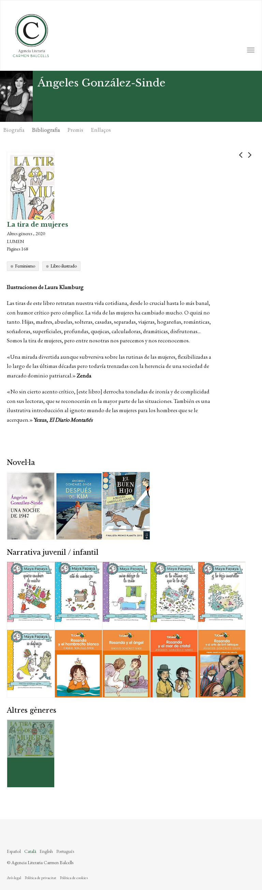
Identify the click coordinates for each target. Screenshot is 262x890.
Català (30, 851)
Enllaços (101, 129)
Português (65, 851)
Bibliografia (46, 129)
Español (14, 851)
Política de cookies (74, 877)
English (46, 851)
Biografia (14, 129)
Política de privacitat (40, 877)
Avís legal (14, 877)
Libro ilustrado (63, 266)
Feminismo (25, 266)
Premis (75, 129)
